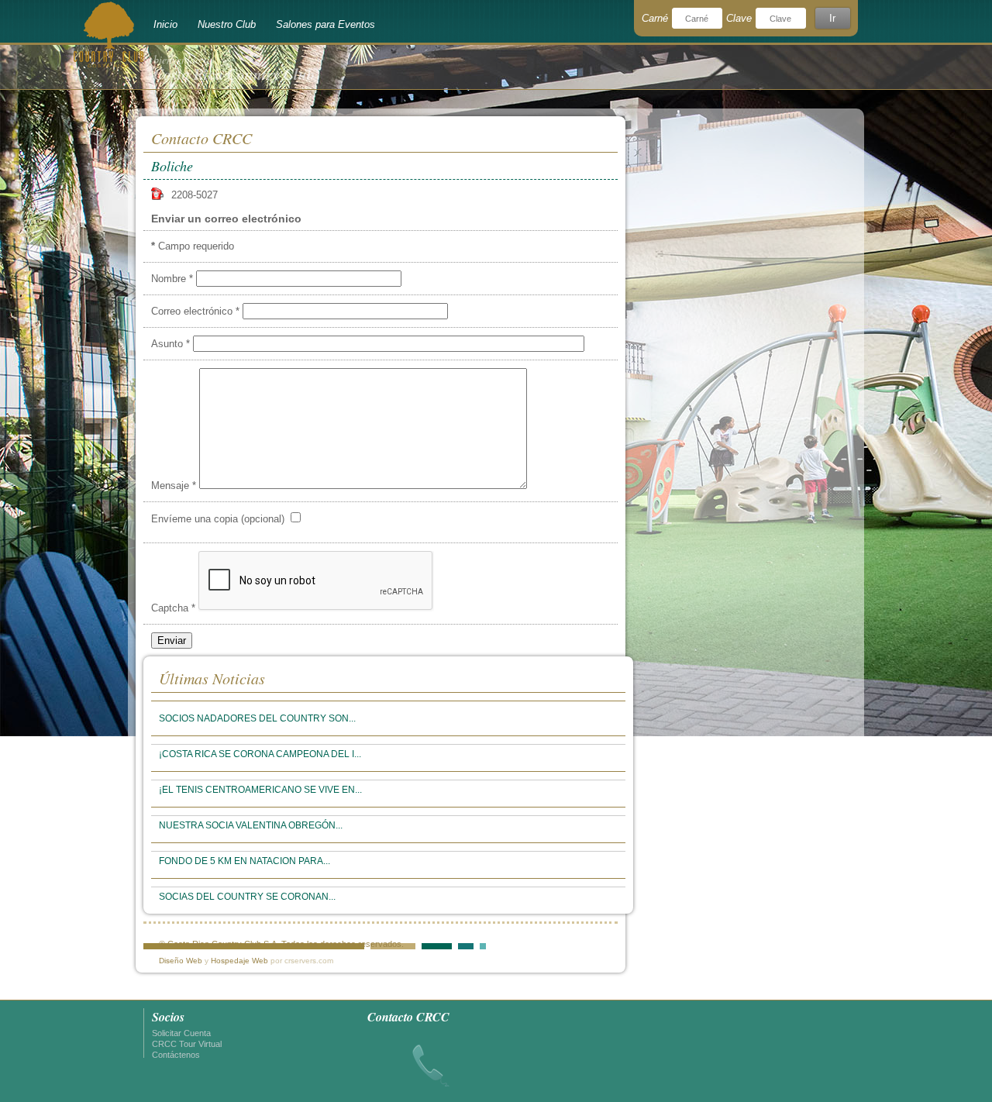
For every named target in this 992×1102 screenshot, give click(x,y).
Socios (168, 1016)
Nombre (172, 278)
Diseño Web (180, 960)
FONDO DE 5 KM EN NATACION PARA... (244, 861)
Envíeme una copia (194, 519)
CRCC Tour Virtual (187, 1044)
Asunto (170, 344)
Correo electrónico (195, 311)
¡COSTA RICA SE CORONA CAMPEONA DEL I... (260, 754)
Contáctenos (176, 1054)
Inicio (165, 24)
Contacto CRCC (408, 1016)
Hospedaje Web (239, 960)
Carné (655, 18)
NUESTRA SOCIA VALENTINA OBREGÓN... (251, 825)
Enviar (171, 640)
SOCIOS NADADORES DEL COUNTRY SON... (257, 718)
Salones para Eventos (325, 24)
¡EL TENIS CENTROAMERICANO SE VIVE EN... (260, 789)
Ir (832, 18)
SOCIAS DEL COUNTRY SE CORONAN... (247, 896)
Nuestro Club (227, 24)
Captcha (173, 608)
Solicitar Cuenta (181, 1033)
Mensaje (173, 485)
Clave (739, 18)
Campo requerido (192, 246)
